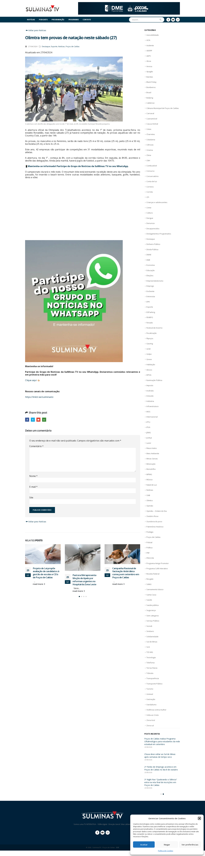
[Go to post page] (43, 557)
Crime (148, 207)
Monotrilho (151, 469)
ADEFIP (149, 50)
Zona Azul (150, 720)
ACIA (148, 40)
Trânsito (149, 673)
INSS (148, 411)
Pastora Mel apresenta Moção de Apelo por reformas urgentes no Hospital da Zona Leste (45, 580)
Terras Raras (151, 668)
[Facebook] (168, 20)
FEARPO (149, 317)
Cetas (148, 129)
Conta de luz (151, 181)
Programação (58, 19)
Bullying (149, 97)
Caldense (150, 103)
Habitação (150, 364)
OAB (148, 495)
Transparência (152, 678)
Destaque (46, 46)
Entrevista (150, 296)
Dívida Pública (152, 249)
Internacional (152, 417)
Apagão (149, 71)
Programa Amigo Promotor (157, 563)
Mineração (150, 464)
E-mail (33, 486)
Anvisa (149, 66)
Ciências (150, 144)
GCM (148, 349)
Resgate (149, 579)
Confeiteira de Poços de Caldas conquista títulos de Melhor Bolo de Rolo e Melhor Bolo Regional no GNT (161, 741)
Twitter (33, 420)
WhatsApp (44, 420)
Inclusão (150, 396)
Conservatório (152, 176)
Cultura (149, 213)
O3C (117, 853)
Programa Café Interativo (157, 568)
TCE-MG (149, 652)
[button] (199, 818)
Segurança (151, 610)
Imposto (149, 385)
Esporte (54, 46)
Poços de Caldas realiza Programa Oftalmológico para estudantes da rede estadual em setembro (125, 573)
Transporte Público (154, 683)
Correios (150, 186)
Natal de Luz (151, 485)
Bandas (149, 77)
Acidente (150, 45)
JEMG (148, 432)
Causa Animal (152, 124)
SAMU (148, 584)
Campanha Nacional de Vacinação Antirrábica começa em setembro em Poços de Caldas (86, 573)
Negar (167, 844)
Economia (150, 265)
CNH (148, 160)
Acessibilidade (152, 35)
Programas (73, 19)
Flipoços (149, 338)
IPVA (148, 427)
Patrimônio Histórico (154, 526)
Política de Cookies (165, 851)
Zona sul (150, 725)
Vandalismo (151, 704)
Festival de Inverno (154, 328)
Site (31, 497)
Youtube (102, 838)
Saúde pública (152, 605)
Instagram (108, 838)
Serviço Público (152, 621)
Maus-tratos (151, 448)
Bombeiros (151, 87)
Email (38, 420)
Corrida (149, 192)
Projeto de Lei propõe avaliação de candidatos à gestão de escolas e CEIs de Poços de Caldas (161, 757)
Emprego (150, 286)
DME (148, 260)
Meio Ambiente (152, 453)
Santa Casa (151, 594)
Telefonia (150, 662)
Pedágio (149, 532)
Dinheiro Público (153, 244)
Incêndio (150, 390)
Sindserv (150, 631)
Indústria (150, 401)
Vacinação (150, 699)
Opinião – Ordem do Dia (156, 511)
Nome (33, 476)
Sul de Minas (151, 641)
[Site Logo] (42, 8)
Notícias (31, 19)
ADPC (148, 56)
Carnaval (150, 113)
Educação (150, 270)
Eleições (149, 275)
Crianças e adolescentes (156, 202)
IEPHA (148, 375)
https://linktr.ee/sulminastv (39, 397)
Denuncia (150, 223)
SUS (148, 647)
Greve (149, 359)
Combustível (151, 165)
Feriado (149, 322)
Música (149, 479)
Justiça (149, 437)
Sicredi (149, 626)
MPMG (149, 474)
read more (38, 591)
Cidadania (150, 139)
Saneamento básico (154, 589)
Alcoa (148, 61)
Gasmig (149, 343)
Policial (149, 542)
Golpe (149, 354)
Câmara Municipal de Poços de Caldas (162, 108)
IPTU (148, 422)
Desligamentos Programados (158, 233)
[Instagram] (178, 20)
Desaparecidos (152, 228)
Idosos (149, 370)
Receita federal (152, 574)
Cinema (149, 150)
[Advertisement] (82, 209)
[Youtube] (173, 20)
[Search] (160, 19)
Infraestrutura (152, 406)
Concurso (150, 171)
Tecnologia (151, 657)
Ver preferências (190, 844)
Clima (148, 155)
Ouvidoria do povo (154, 521)
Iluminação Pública (154, 380)
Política (149, 547)
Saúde (149, 600)
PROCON (150, 558)
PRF (147, 553)
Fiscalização (151, 333)
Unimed (149, 694)
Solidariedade (152, 636)
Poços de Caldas (72, 46)
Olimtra (149, 500)
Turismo (149, 689)
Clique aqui (31, 380)
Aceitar (144, 844)
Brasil (148, 92)
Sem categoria (152, 615)
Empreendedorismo (154, 281)
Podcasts (43, 19)
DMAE (148, 254)
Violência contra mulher (156, 709)
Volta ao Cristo (152, 715)
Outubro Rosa (152, 516)
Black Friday (151, 82)
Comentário (36, 446)
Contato (87, 19)
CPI (147, 197)
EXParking (150, 312)
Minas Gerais (152, 458)
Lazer (148, 443)
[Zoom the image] (129, 3)
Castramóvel (151, 118)
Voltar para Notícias (37, 30)
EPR (148, 301)
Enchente (150, 291)
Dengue (149, 218)
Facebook (27, 420)
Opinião (149, 505)
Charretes (150, 134)
